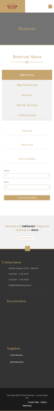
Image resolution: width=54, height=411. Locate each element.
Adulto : (7, 171)
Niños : (7, 182)
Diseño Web (33, 402)
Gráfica (44, 402)
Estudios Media (17, 402)
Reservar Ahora (27, 238)
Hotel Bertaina (16, 355)
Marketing (27, 405)
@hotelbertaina (16, 362)
